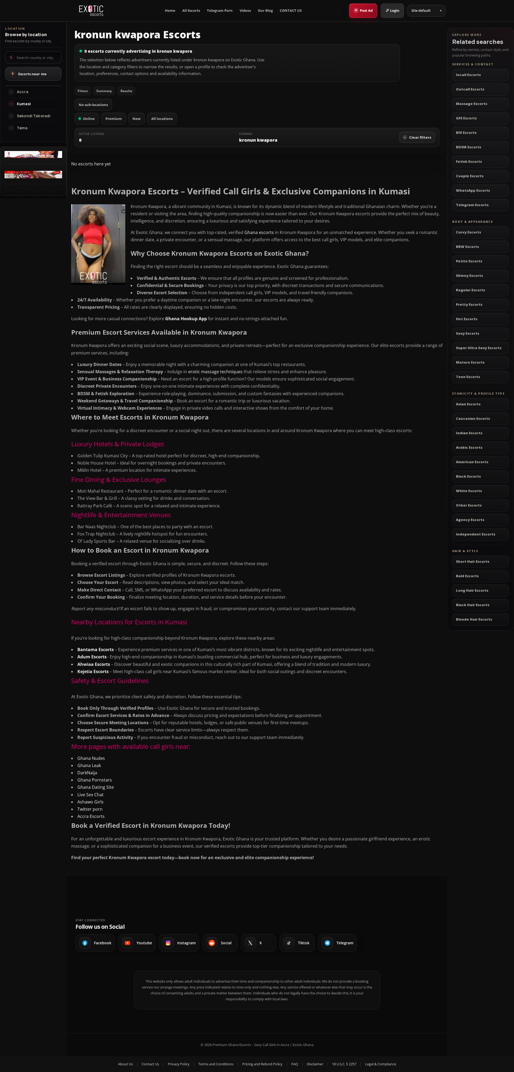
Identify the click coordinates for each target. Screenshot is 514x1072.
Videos (245, 10)
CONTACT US (291, 10)
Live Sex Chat (90, 795)
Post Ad (364, 10)
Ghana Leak (89, 765)
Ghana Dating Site (95, 787)
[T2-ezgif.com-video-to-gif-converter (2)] (33, 156)
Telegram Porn (220, 10)
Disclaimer (315, 1064)
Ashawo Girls (90, 802)
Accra (22, 91)
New (137, 118)
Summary (104, 91)
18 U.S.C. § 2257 (344, 1064)
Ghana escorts (259, 232)
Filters (83, 91)
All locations (162, 118)
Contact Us (150, 1064)
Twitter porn (90, 809)
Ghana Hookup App (186, 319)
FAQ (294, 1064)
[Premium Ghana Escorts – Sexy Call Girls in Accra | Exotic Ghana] (91, 10)
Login (394, 10)
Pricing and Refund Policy (262, 1064)
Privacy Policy (179, 1064)
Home (170, 10)
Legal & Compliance (380, 1064)
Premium (113, 118)
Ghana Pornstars (94, 780)
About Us (125, 1064)
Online (89, 118)
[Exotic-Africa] (33, 177)
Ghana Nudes (91, 758)
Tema (22, 128)
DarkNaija (87, 773)
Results (126, 91)
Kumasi (24, 103)
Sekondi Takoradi (33, 116)
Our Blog (265, 10)
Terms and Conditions (215, 1064)
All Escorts (191, 10)
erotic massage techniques (215, 372)
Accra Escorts (91, 816)
